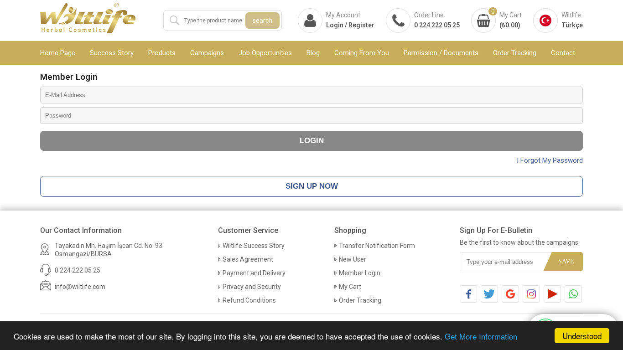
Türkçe (572, 25)
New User (352, 259)
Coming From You (361, 53)
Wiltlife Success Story (254, 245)
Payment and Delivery (254, 273)
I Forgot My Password (550, 160)
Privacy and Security (252, 286)
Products (162, 53)
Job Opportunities (265, 53)
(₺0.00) (509, 25)
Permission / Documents (441, 53)
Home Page (57, 53)
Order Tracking (514, 53)
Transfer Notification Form (377, 245)
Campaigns (207, 53)
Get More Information (481, 336)
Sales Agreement (248, 259)
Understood (582, 335)
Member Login (359, 273)
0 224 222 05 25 (437, 25)
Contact (563, 53)
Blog (313, 53)
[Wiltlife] (88, 19)
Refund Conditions (249, 300)
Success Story (112, 53)
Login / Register (350, 25)
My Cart (350, 286)
